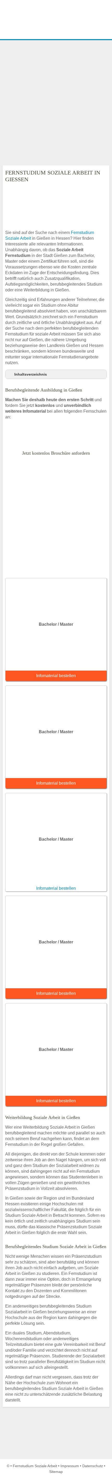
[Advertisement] (56, 103)
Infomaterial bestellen (56, 675)
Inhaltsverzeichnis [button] (30, 374)
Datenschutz (92, 1466)
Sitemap (56, 1472)
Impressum (69, 1466)
